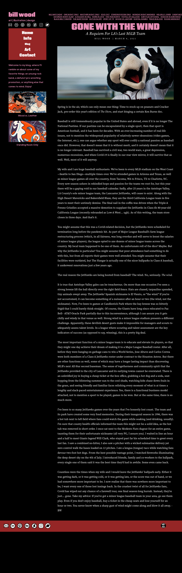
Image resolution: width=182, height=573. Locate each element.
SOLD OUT (105, 14)
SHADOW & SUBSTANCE (171, 17)
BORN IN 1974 (98, 17)
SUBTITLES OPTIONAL (150, 17)
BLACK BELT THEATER (63, 19)
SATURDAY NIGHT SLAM (64, 17)
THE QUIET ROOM (80, 19)
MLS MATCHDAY (55, 14)
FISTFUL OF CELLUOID (131, 17)
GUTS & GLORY (95, 19)
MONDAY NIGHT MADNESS (143, 14)
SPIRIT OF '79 (108, 19)
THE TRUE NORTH (113, 17)
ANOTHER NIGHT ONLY (90, 14)
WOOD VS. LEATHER (123, 19)
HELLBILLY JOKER (163, 14)
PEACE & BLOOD (156, 19)
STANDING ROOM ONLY (121, 14)
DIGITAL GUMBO (141, 19)
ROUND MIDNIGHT (172, 19)
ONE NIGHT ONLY (71, 14)
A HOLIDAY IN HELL (83, 17)
